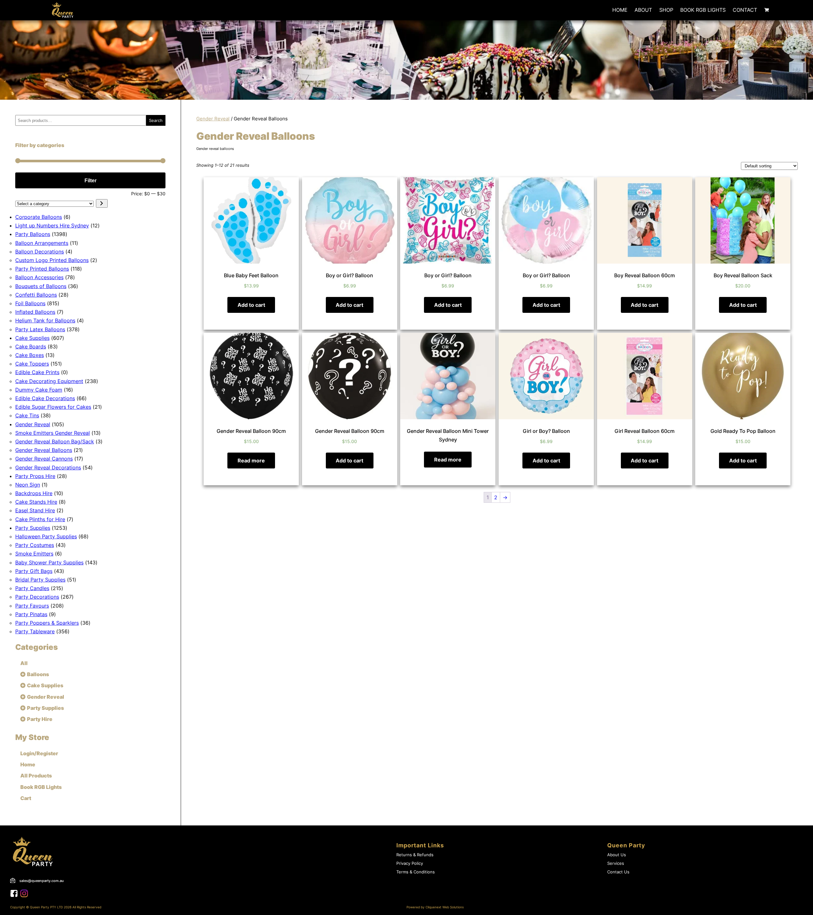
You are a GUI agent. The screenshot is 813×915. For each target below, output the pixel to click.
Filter (90, 180)
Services (615, 863)
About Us (616, 854)
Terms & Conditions (415, 872)
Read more (251, 460)
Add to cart (251, 305)
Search (156, 120)
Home (620, 10)
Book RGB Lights (703, 10)
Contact (745, 10)
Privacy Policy (409, 863)
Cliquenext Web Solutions (445, 907)
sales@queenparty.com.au (41, 880)
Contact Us (618, 872)
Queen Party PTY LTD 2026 (50, 907)
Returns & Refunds (414, 854)
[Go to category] (102, 203)
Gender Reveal (213, 119)
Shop (666, 10)
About (643, 10)
